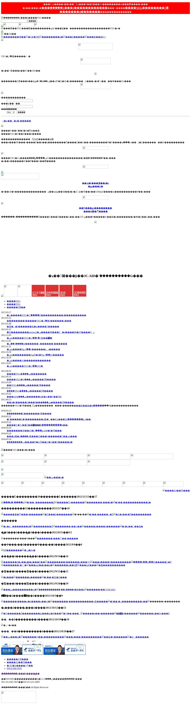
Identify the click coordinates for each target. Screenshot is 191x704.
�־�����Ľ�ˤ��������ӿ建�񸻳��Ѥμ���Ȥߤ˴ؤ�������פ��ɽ (49, 419)
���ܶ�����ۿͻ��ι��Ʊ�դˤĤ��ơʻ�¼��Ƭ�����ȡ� (40, 442)
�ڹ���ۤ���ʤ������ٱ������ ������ (37, 344)
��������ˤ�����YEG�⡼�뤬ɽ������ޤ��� (39, 321)
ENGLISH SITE (14, 668)
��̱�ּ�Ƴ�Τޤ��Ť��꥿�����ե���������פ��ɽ (37, 425)
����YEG (13, 301)
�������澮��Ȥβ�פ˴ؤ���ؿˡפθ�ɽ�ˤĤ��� (34, 430)
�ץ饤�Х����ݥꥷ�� (20, 665)
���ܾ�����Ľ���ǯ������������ (75, 7)
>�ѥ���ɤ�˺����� (17, 121)
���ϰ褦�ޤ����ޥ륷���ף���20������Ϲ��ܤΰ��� (42, 436)
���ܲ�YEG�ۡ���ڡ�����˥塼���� (30, 391)
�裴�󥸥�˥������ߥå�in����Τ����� (33, 326)
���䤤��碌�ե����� (89, 405)
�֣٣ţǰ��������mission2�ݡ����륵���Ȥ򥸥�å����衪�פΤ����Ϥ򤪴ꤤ (51, 332)
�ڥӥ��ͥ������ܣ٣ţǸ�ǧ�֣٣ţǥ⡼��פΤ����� (35, 355)
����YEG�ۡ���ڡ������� (27, 374)
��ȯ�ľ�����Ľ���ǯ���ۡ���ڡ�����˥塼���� (40, 402)
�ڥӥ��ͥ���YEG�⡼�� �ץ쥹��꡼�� (29, 338)
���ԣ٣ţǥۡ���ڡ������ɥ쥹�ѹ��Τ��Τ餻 (34, 397)
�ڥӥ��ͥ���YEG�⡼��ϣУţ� (25, 366)
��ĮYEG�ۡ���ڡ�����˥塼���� (28, 385)
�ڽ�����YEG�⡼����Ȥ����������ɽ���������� (46, 315)
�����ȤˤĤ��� (17, 659)
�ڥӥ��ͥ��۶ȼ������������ (29, 360)
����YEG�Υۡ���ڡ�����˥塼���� (31, 379)
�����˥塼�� (16, 307)
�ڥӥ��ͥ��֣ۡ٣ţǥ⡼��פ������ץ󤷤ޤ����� (33, 349)
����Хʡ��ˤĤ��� (19, 662)
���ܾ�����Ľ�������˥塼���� (29, 413)
